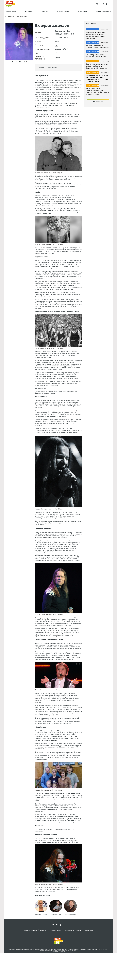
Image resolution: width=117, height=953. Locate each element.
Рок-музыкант (67, 34)
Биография (41, 68)
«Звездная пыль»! (72, 312)
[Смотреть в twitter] (20, 62)
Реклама (43, 930)
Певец (57, 34)
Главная (11, 17)
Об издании (89, 930)
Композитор (60, 31)
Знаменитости (21, 17)
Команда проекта (30, 930)
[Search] (97, 4)
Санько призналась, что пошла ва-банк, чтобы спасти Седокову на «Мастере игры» (97, 66)
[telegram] (103, 4)
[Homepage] (11, 4)
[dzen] (110, 4)
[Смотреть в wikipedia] (16, 62)
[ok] (106, 4)
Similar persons (52, 68)
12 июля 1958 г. (61, 38)
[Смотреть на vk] (13, 62)
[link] (58, 153)
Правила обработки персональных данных (65, 930)
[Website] (26, 62)
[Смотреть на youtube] (24, 62)
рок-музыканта (68, 80)
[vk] (100, 4)
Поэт (68, 31)
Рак (56, 45)
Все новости (98, 101)
